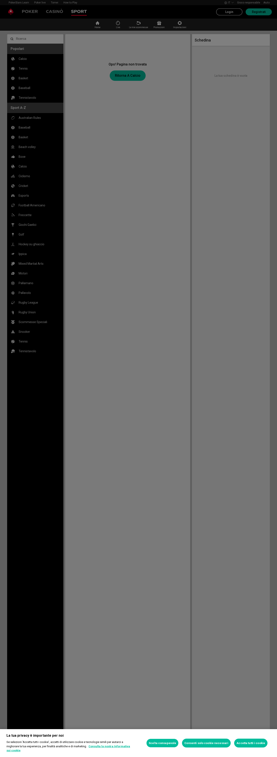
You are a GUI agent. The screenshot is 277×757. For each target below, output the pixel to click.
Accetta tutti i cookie (251, 743)
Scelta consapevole (162, 743)
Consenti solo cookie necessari (206, 743)
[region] (138, 743)
